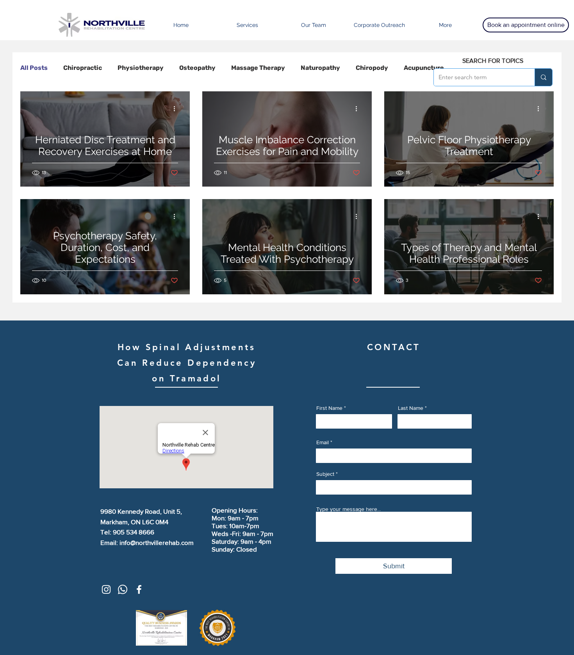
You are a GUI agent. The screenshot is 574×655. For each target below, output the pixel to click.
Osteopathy (197, 67)
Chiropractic (82, 67)
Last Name (410, 408)
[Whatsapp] (122, 589)
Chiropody (372, 67)
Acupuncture (424, 67)
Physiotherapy (141, 67)
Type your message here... (348, 509)
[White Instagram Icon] (106, 589)
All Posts (34, 67)
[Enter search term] (543, 77)
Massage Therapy (258, 67)
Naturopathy (320, 67)
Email (322, 442)
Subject (325, 474)
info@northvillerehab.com (156, 542)
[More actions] (177, 108)
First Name (329, 408)
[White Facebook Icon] (139, 589)
